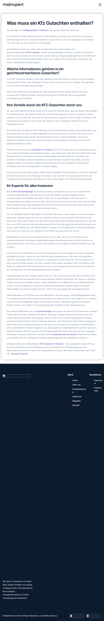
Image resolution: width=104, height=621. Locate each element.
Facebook (77, 616)
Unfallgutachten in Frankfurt (35, 30)
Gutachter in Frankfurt (42, 150)
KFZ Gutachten (33, 52)
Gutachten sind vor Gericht (64, 334)
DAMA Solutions (50, 616)
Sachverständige (43, 311)
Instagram (94, 616)
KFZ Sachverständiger (23, 192)
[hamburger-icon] (100, 5)
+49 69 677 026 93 (19, 354)
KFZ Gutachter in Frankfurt (52, 344)
